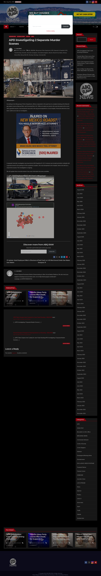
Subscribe (65, 26)
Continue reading (51, 31)
